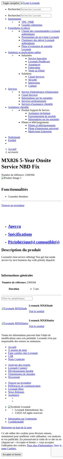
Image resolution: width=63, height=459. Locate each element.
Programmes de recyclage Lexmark (40, 37)
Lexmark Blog (16, 388)
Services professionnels (34, 101)
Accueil (12, 149)
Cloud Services (36, 76)
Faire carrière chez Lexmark (23, 353)
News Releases (16, 392)
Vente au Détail (36, 70)
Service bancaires (37, 58)
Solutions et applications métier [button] (24, 52)
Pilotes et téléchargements (41, 125)
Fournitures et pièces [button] (19, 28)
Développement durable (20, 371)
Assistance (13, 395)
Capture (32, 85)
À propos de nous (17, 350)
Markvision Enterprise (40, 131)
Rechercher (14, 9)
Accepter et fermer (12, 454)
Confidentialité (16, 421)
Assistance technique (39, 113)
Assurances (34, 64)
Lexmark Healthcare (39, 61)
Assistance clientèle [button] (18, 107)
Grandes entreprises (32, 24)
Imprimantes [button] (14, 18)
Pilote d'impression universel (43, 128)
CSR (10, 356)
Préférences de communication (24, 385)
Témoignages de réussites (21, 374)
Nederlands (14, 137)
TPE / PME (28, 21)
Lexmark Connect (17, 368)
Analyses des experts (19, 364)
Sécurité (32, 79)
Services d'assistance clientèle (37, 104)
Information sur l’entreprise (22, 418)
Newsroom (14, 377)
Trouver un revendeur (19, 382)
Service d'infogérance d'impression (40, 91)
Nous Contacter (16, 359)
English (12, 140)
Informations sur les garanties (37, 98)
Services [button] (12, 88)
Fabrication (34, 67)
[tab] (35, 226)
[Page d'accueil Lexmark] (30, 3)
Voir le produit (36, 311)
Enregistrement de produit (42, 116)
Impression (34, 82)
